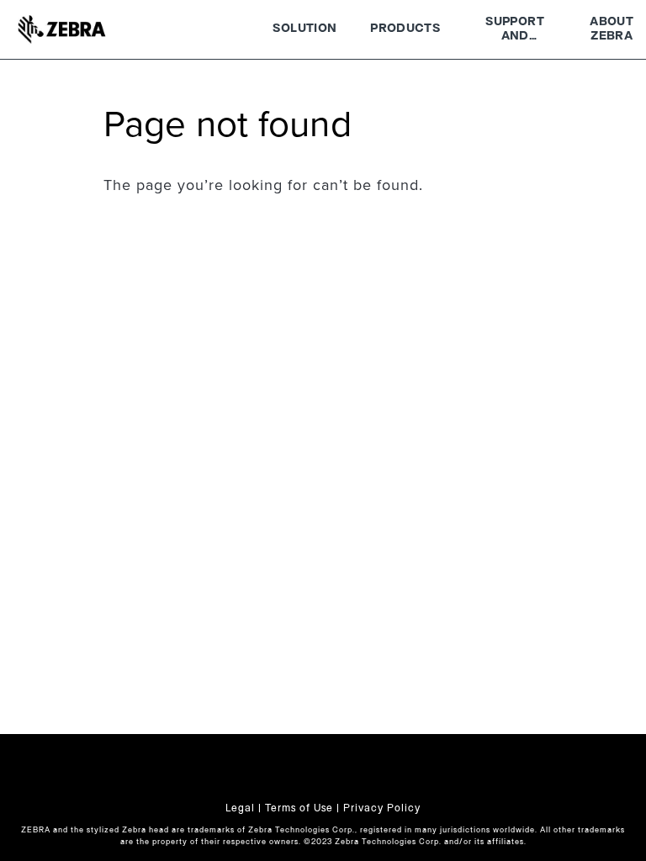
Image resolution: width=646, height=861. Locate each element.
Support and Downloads (515, 31)
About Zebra (611, 29)
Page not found (227, 125)
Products (405, 28)
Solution (304, 28)
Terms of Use (299, 808)
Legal (240, 808)
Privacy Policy (382, 808)
